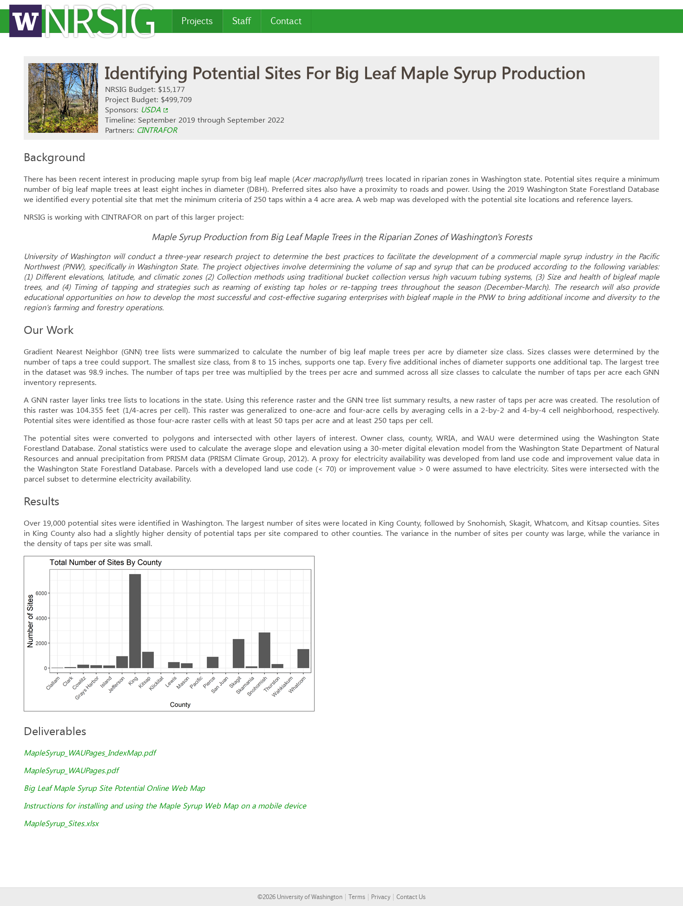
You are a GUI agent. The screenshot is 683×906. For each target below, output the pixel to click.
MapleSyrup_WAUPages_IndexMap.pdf (89, 753)
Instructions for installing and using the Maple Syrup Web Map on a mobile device (165, 806)
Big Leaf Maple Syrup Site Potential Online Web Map (114, 788)
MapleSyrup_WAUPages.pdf (71, 770)
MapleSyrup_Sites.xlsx (61, 823)
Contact (286, 20)
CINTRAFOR (157, 130)
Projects (197, 20)
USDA (151, 109)
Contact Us (411, 897)
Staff (241, 20)
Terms (356, 897)
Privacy (380, 897)
